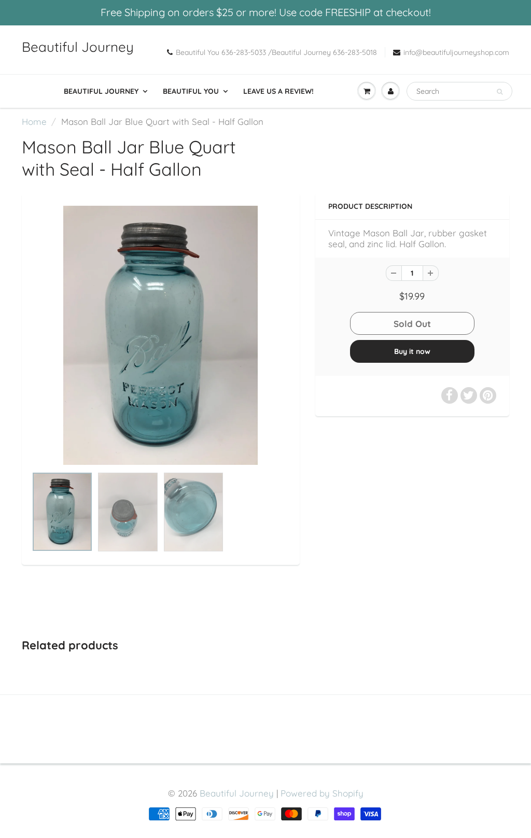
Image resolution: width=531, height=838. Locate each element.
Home (34, 121)
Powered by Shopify (322, 793)
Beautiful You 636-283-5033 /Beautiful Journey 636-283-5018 (276, 52)
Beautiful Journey (78, 46)
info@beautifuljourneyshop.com (456, 52)
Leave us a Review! (278, 91)
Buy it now (412, 351)
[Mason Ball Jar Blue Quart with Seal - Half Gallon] (161, 335)
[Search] (499, 91)
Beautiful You (191, 91)
